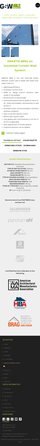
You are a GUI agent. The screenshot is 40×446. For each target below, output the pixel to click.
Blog (5, 378)
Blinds (6, 374)
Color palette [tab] (30, 140)
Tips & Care (8, 396)
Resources (7, 404)
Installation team (9, 411)
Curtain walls (30, 15)
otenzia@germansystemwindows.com (15, 434)
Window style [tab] (20, 150)
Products (13, 15)
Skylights (7, 370)
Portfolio (7, 356)
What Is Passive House (12, 363)
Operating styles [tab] (13, 145)
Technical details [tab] (12, 140)
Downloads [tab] (30, 145)
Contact (7, 382)
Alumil (21, 15)
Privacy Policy (8, 408)
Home (6, 15)
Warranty (7, 389)
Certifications (8, 393)
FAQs (5, 400)
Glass (6, 352)
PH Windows (8, 359)
